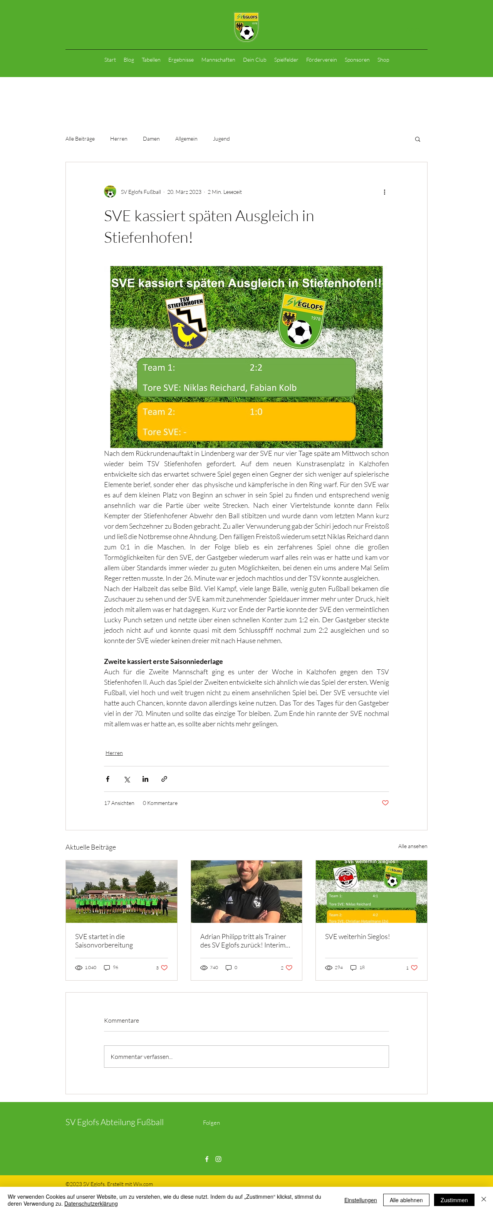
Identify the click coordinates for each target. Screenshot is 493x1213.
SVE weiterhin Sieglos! (357, 936)
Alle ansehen (413, 846)
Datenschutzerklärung (91, 1203)
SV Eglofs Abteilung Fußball (114, 1122)
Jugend (221, 138)
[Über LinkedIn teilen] (145, 779)
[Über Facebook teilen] (107, 779)
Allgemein (186, 138)
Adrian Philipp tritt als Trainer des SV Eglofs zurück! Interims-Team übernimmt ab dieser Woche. (245, 940)
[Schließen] (483, 1200)
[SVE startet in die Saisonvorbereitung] (121, 891)
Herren (118, 138)
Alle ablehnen (406, 1200)
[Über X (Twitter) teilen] (126, 779)
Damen (151, 138)
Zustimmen (454, 1200)
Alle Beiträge (80, 138)
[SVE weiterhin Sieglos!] (371, 891)
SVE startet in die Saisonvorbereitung (104, 940)
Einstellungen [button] (360, 1200)
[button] (417, 139)
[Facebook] (207, 1159)
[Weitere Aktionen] (384, 191)
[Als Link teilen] (164, 779)
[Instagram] (218, 1159)
